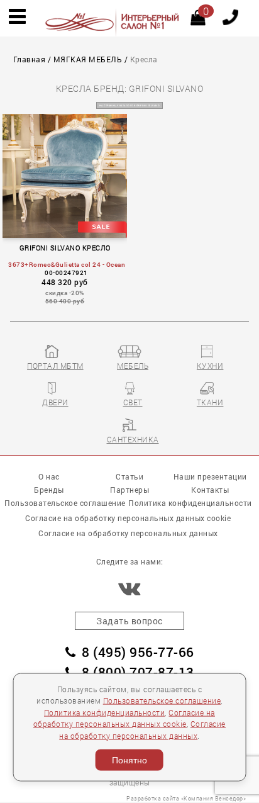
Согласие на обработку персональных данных (128, 533)
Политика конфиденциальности (104, 712)
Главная (29, 59)
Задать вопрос (129, 621)
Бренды (48, 490)
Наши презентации (210, 476)
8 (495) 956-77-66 (138, 652)
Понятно (129, 760)
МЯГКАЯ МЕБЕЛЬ (88, 59)
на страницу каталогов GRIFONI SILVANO (129, 105)
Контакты (210, 490)
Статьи (129, 476)
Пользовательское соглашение (162, 700)
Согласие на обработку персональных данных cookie (128, 518)
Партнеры (129, 490)
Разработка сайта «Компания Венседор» (186, 798)
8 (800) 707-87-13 (138, 672)
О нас (49, 476)
